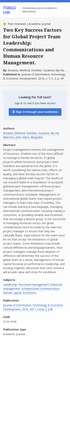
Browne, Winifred (14, 133)
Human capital (12, 293)
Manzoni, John (12, 137)
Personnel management (33, 284)
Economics (30, 293)
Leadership (10, 284)
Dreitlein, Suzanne (37, 133)
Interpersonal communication (40, 288)
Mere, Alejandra (33, 137)
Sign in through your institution (37, 111)
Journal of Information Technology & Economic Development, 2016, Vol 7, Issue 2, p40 (33, 307)
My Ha (55, 133)
